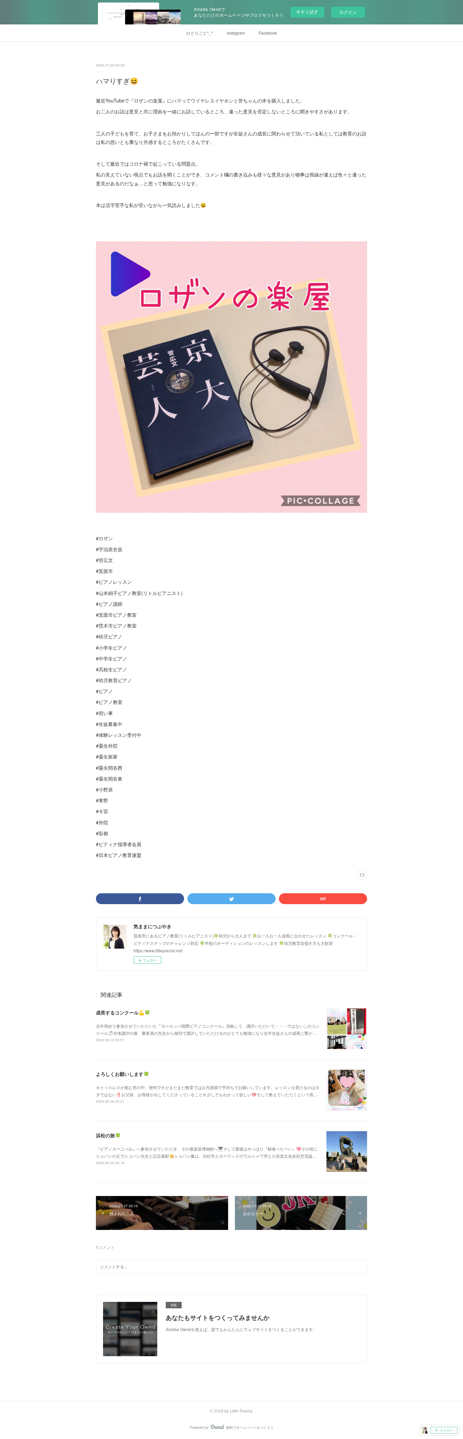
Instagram (236, 33)
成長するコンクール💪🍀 (123, 1012)
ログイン (348, 12)
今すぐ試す (307, 11)
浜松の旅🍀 (108, 1135)
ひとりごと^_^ (199, 33)
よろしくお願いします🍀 (122, 1073)
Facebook (268, 33)
